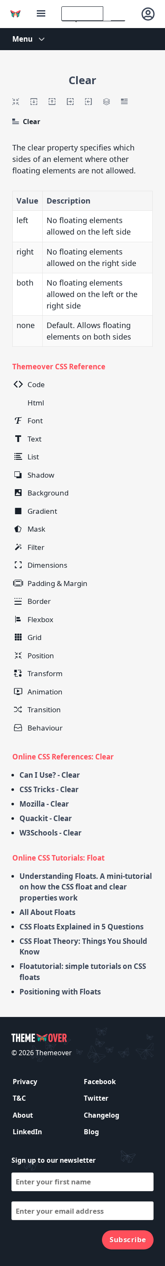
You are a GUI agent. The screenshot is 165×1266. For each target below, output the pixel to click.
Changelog (101, 1115)
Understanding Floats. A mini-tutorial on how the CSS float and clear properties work (85, 887)
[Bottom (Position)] (52, 101)
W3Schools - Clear (50, 833)
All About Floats (47, 912)
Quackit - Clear (45, 818)
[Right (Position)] (88, 101)
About (23, 1115)
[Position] (15, 101)
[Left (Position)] (70, 101)
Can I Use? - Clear (49, 775)
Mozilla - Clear (44, 804)
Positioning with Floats (60, 992)
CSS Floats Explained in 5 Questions (81, 927)
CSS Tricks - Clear (49, 789)
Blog (91, 1131)
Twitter (96, 1098)
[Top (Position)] (33, 101)
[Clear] (15, 121)
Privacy (25, 1081)
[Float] (124, 101)
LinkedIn (27, 1131)
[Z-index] (106, 101)
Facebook (100, 1081)
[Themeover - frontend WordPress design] (15, 13)
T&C (19, 1098)
